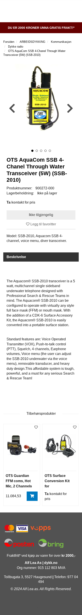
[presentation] (12, 108)
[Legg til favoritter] (36, 427)
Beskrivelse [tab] (16, 257)
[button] (32, 151)
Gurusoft (41, 607)
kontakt (17, 202)
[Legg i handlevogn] (32, 496)
